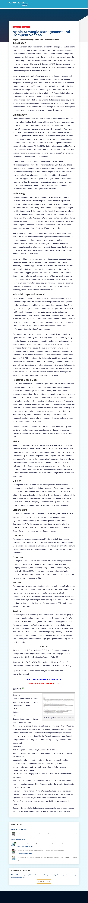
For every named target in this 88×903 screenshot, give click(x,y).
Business (16, 27)
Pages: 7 (26, 27)
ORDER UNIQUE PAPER (44, 881)
